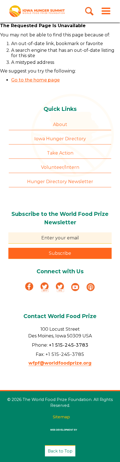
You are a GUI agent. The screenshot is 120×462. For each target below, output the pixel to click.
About (60, 124)
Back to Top (60, 451)
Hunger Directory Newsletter (60, 181)
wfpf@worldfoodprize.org (60, 363)
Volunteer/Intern (60, 167)
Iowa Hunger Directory (60, 138)
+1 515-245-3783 (68, 345)
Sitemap (61, 416)
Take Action (60, 153)
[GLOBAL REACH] (60, 433)
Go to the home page (35, 80)
